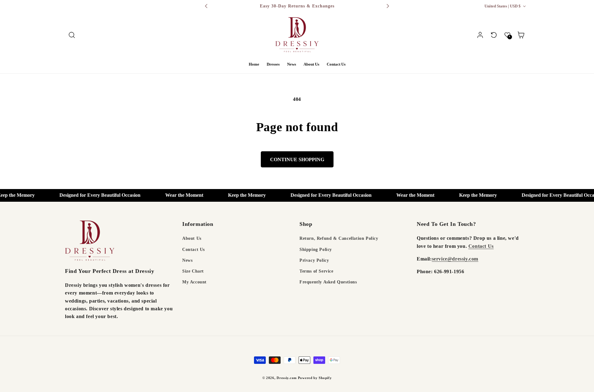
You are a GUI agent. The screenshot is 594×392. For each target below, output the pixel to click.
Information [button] (197, 224)
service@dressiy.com (455, 258)
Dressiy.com (287, 378)
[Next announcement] (387, 6)
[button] (72, 35)
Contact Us (193, 249)
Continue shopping (297, 159)
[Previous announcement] (206, 6)
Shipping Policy (315, 249)
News (187, 260)
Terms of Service (316, 271)
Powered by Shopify (315, 378)
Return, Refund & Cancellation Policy (338, 238)
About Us (191, 238)
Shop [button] (305, 224)
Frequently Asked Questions (328, 282)
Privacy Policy (314, 260)
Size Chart (193, 271)
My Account (194, 282)
